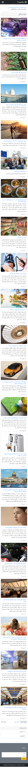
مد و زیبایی (22, 731)
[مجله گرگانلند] (22, 2)
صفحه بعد (17, 722)
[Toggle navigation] (3, 2)
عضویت (23, 758)
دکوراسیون (22, 736)
